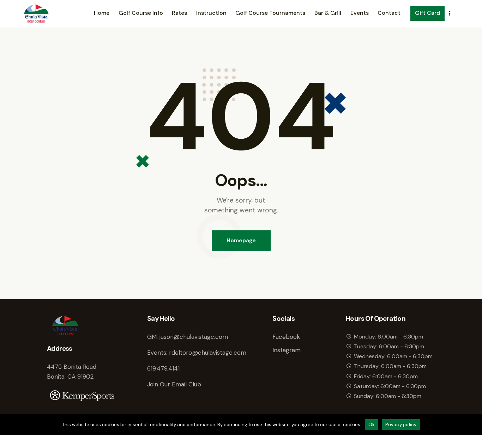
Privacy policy (401, 425)
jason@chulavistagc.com (193, 337)
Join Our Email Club (174, 384)
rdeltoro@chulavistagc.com (207, 352)
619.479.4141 (163, 368)
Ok (371, 425)
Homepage (241, 240)
